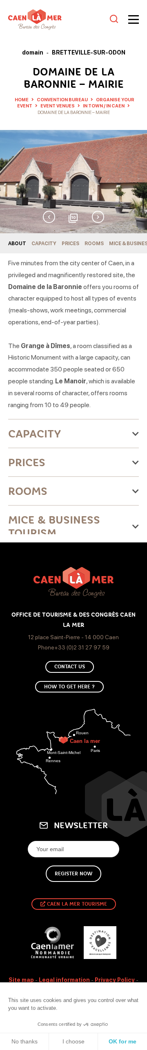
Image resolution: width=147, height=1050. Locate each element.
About (17, 243)
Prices (70, 243)
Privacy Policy (115, 980)
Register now (73, 874)
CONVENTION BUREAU (63, 99)
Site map (21, 980)
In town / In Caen (104, 106)
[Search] (114, 19)
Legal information (64, 980)
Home (22, 99)
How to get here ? (69, 687)
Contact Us (69, 667)
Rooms (94, 243)
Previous (49, 217)
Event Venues (58, 106)
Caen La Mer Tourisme (76, 904)
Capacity (43, 243)
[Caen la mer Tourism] (57, 19)
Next (98, 217)
